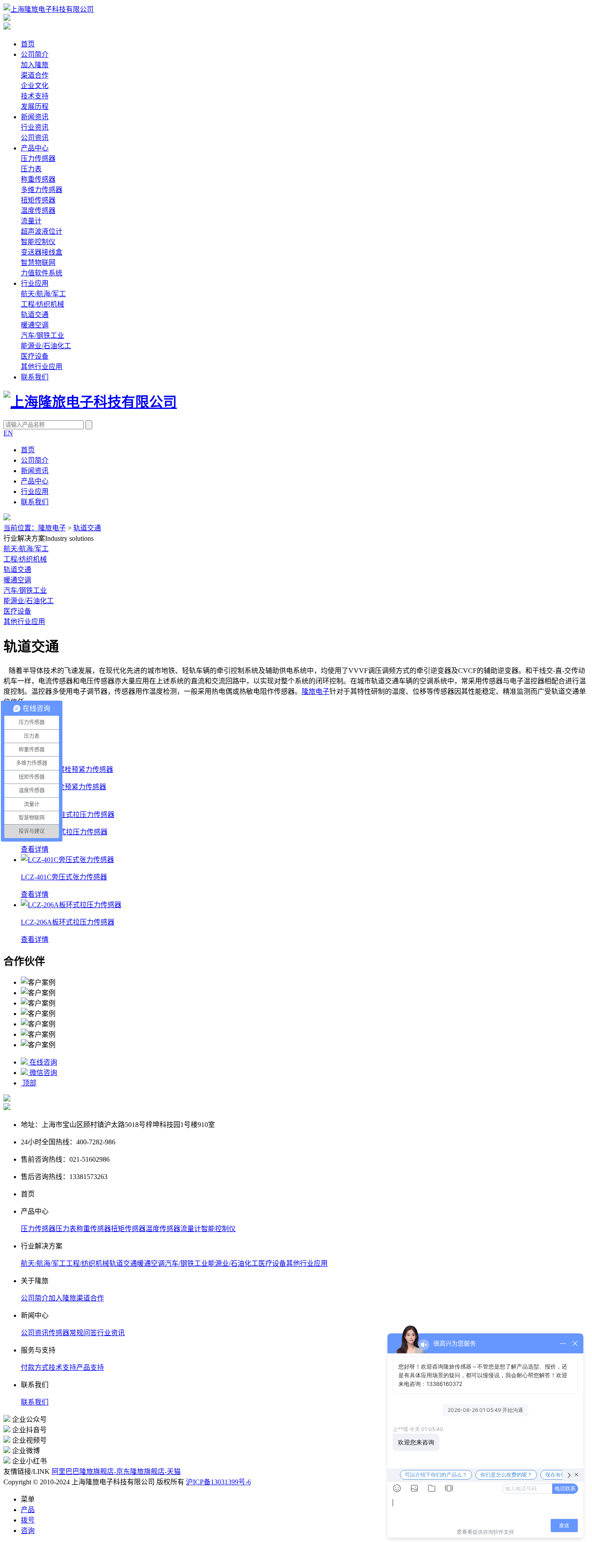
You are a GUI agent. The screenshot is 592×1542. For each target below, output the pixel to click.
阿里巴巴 (65, 1471)
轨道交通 (35, 314)
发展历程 (35, 106)
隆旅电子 (52, 528)
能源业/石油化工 (46, 346)
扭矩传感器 (38, 200)
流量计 (31, 221)
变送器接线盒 (41, 252)
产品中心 (35, 148)
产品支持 (90, 1367)
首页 (28, 44)
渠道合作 (35, 75)
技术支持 (35, 96)
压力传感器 (38, 158)
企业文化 (35, 85)
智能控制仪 (38, 241)
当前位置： (20, 528)
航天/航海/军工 (43, 293)
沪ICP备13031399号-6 (218, 1482)
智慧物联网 (38, 262)
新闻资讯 (35, 117)
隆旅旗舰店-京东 (104, 1471)
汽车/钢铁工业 (42, 335)
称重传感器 (38, 179)
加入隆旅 (35, 65)
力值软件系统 (41, 273)
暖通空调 (35, 325)
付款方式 (35, 1367)
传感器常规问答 (73, 1332)
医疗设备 (35, 356)
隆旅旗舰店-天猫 (155, 1471)
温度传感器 (38, 210)
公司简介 (35, 54)
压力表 (31, 169)
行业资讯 (35, 127)
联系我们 (35, 377)
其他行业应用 (41, 366)
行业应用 (35, 283)
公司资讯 (35, 137)
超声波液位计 (41, 231)
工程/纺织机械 (42, 304)
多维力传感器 (41, 189)
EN (8, 433)
